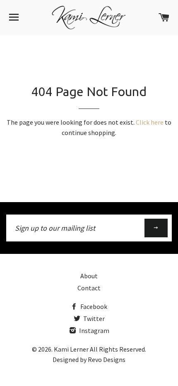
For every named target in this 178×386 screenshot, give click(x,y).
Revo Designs (106, 359)
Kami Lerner (71, 349)
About (89, 276)
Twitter (93, 318)
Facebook (93, 306)
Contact (89, 288)
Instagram (93, 330)
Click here (150, 122)
